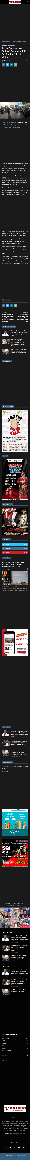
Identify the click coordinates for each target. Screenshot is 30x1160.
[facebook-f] (6, 1147)
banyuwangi (5, 1048)
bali (3, 1045)
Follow (25, 544)
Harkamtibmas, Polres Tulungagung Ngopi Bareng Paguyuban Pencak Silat (22, 318)
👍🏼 (7, 771)
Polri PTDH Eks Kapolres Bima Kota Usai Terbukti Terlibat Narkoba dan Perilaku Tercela (18, 351)
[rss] (23, 1147)
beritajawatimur (11, 45)
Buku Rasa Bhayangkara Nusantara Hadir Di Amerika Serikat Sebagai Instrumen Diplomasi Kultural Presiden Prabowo (18, 342)
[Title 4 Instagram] (5, 923)
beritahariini (4, 45)
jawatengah (5, 1058)
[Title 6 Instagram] (25, 923)
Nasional (4, 1043)
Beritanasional (5, 1038)
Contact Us (20, 1158)
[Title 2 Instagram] (15, 913)
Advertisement (13, 1158)
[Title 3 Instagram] (25, 913)
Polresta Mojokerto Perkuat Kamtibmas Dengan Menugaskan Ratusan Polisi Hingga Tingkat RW (8, 318)
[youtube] (19, 1147)
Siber (7, 1158)
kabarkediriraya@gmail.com (18, 1133)
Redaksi (3, 1158)
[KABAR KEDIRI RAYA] (15, 1108)
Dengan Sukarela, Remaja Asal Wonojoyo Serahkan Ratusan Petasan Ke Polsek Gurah (13, 564)
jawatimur (4, 1060)
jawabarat (4, 1055)
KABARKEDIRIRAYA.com (9, 123)
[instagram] (14, 1147)
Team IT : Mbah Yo (21, 1155)
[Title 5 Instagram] (15, 923)
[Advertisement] (15, 21)
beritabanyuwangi (6, 1050)
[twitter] (10, 1147)
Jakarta (3, 1040)
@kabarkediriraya (15, 905)
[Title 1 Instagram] (5, 913)
